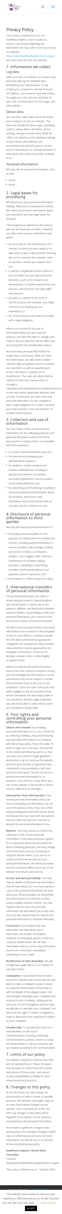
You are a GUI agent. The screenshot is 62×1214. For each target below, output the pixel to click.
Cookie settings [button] (47, 1202)
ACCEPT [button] (31, 1208)
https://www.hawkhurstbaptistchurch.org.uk (30, 56)
